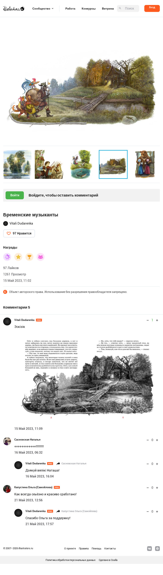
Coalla (114, 560)
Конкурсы (89, 8)
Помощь (96, 548)
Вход (152, 7)
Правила (84, 548)
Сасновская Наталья (27, 439)
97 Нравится (22, 233)
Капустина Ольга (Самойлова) (36, 487)
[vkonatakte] (149, 548)
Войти (14, 195)
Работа (70, 8)
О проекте (70, 548)
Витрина (108, 8)
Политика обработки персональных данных (71, 560)
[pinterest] (157, 548)
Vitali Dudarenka (21, 223)
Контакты (110, 548)
